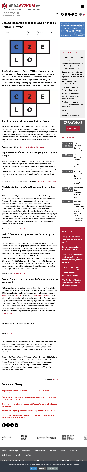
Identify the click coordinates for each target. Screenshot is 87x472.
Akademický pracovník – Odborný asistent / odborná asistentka (72, 104)
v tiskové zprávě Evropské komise (31, 147)
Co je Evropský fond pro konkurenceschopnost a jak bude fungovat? (25, 392)
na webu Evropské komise (46, 182)
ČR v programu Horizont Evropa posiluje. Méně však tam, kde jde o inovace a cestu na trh (29, 398)
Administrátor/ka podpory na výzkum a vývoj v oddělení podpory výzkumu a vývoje (73, 66)
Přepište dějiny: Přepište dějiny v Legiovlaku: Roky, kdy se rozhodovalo (72, 282)
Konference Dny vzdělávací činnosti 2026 (78, 192)
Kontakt (28, 455)
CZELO (40, 33)
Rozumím (33, 468)
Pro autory (18, 455)
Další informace (52, 468)
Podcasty (67, 231)
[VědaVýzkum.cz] (43, 6)
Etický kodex (6, 455)
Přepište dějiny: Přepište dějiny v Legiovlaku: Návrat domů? (72, 239)
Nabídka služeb (39, 451)
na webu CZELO (19, 229)
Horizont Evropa (51, 33)
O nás (4, 451)
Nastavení (42, 468)
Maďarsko (31, 33)
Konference (73, 451)
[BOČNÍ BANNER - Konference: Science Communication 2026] (72, 30)
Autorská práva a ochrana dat (19, 451)
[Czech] (84, 14)
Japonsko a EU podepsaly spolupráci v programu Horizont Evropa (29, 411)
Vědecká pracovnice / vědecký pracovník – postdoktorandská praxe (71, 112)
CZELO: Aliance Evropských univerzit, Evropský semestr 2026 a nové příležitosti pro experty (28, 416)
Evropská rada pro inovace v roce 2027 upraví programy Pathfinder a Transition (29, 405)
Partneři (62, 451)
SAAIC (4, 296)
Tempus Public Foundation (41, 296)
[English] (80, 14)
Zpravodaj (73, 122)
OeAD (18, 296)
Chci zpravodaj (72, 129)
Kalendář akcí (69, 137)
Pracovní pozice (70, 53)
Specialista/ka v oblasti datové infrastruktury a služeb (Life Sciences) (70, 96)
